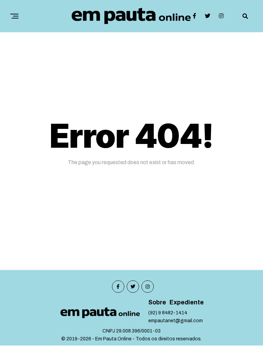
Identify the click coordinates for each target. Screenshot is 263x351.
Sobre (157, 302)
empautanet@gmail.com (175, 320)
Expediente (187, 302)
